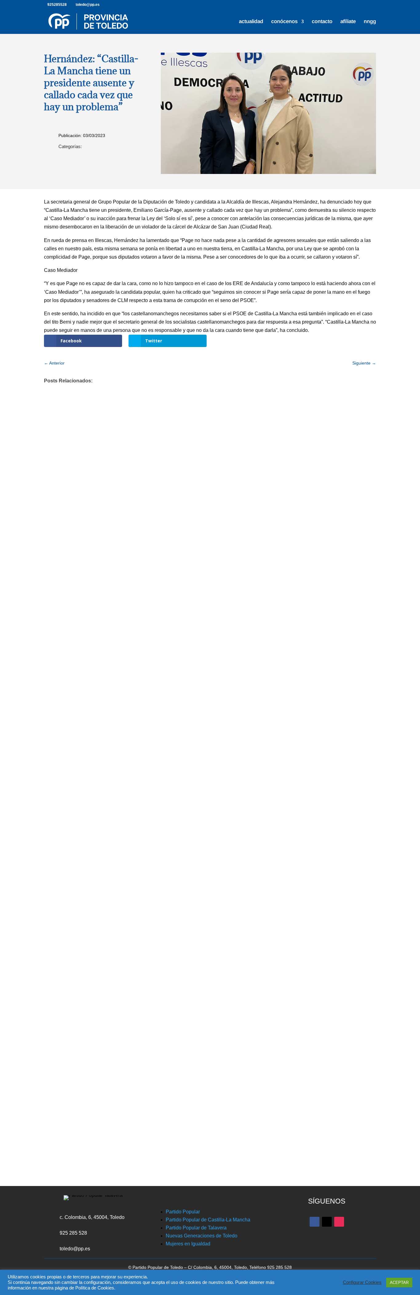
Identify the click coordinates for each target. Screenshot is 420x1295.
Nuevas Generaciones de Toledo (201, 1235)
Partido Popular (183, 1211)
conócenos (284, 21)
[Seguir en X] (327, 1222)
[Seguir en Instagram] (339, 1222)
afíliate (348, 21)
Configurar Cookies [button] (362, 1282)
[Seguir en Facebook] (314, 1222)
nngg (370, 21)
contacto (322, 21)
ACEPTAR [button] (399, 1282)
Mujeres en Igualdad (188, 1243)
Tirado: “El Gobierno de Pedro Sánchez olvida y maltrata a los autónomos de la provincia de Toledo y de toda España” (202, 876)
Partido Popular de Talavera (196, 1227)
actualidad (251, 21)
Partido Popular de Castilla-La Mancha (208, 1219)
